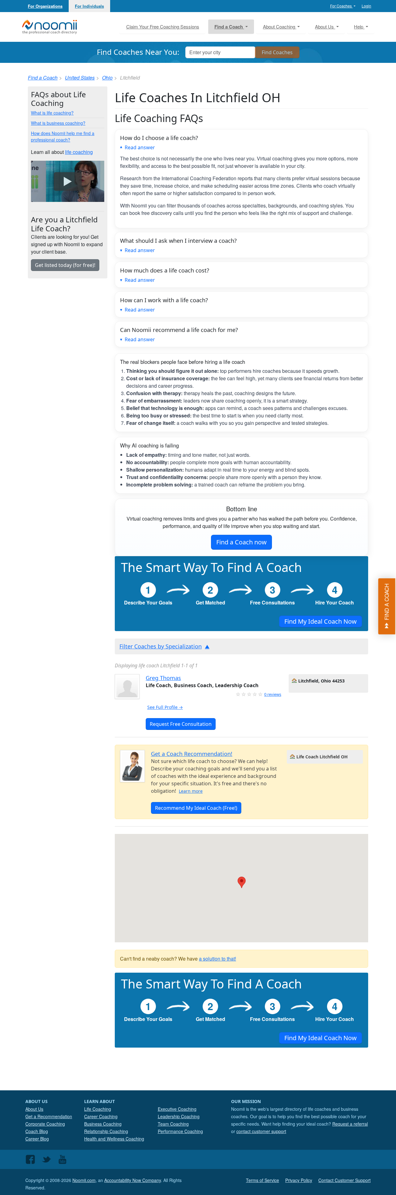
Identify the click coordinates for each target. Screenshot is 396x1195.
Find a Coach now (241, 542)
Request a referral (350, 1124)
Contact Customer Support (344, 1180)
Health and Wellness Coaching (114, 1139)
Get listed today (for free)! (65, 265)
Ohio (107, 77)
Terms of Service (262, 1180)
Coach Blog (36, 1131)
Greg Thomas (163, 678)
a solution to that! (217, 958)
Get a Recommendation (48, 1116)
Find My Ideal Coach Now (320, 621)
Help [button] (359, 26)
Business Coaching (103, 1124)
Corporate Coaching (45, 1124)
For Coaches (341, 5)
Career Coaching (101, 1116)
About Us (34, 1109)
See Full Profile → (165, 707)
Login (366, 5)
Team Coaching (173, 1124)
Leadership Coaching (179, 1116)
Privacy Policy (298, 1180)
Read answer (140, 147)
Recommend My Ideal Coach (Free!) (196, 808)
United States (80, 77)
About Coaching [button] (279, 26)
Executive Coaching (177, 1109)
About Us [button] (325, 26)
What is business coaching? (58, 123)
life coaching (79, 151)
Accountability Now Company (132, 1180)
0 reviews (272, 694)
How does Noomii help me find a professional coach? (62, 136)
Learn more (191, 791)
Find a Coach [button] (229, 26)
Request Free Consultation (181, 724)
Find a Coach (43, 77)
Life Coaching (97, 1109)
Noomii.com (84, 1180)
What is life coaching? (52, 113)
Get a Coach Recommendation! (191, 753)
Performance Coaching (180, 1131)
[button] (242, 882)
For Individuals (89, 6)
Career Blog (37, 1139)
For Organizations (45, 6)
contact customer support (261, 1131)
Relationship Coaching (106, 1131)
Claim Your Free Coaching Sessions (162, 26)
